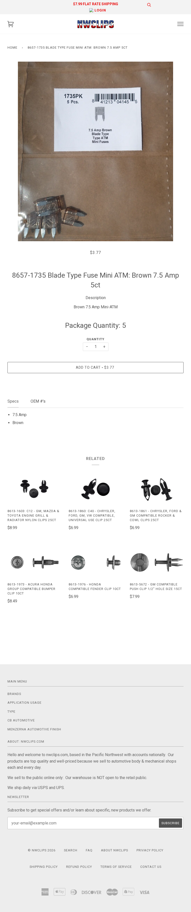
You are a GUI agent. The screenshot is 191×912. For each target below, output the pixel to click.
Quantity (95, 339)
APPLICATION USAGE (24, 702)
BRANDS (14, 694)
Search (70, 850)
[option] (95, 151)
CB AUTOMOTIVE (21, 720)
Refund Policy (79, 867)
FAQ (89, 850)
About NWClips (114, 850)
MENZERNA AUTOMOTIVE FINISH (34, 729)
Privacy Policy (150, 850)
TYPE (11, 711)
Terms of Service (116, 867)
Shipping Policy (44, 867)
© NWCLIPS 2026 (41, 850)
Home (12, 47)
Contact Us (150, 867)
